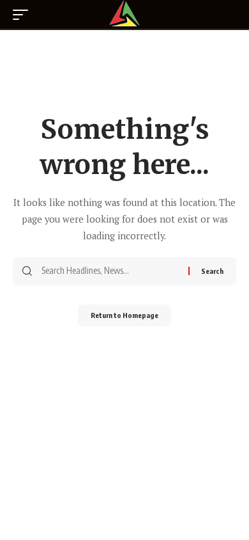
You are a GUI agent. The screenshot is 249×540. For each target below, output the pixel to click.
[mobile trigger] (23, 15)
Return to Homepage (124, 315)
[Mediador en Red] (124, 14)
